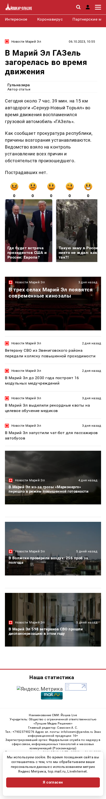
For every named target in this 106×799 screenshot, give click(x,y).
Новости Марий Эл (26, 41)
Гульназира (18, 85)
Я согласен (53, 782)
